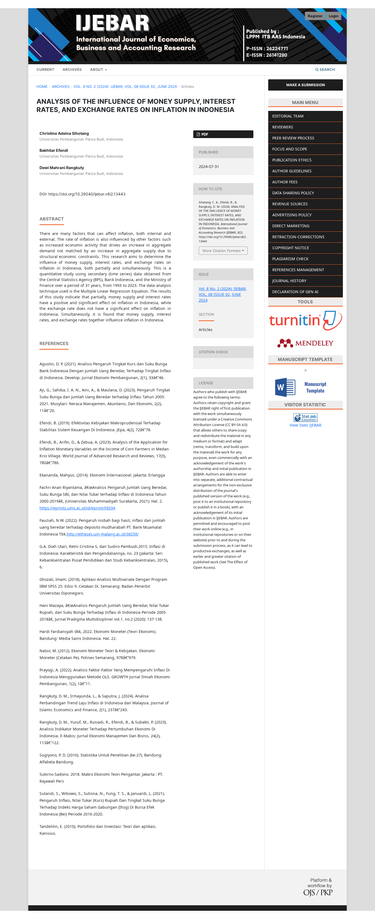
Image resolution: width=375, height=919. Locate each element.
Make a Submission (305, 85)
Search (327, 69)
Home (42, 86)
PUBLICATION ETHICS (292, 159)
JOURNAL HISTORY (289, 280)
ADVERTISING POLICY (292, 214)
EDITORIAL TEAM (288, 116)
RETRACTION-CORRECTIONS (298, 236)
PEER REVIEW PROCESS (293, 138)
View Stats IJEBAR (305, 425)
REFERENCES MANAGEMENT (298, 269)
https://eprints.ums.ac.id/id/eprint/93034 (77, 508)
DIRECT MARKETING (290, 225)
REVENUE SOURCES (290, 203)
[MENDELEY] (305, 342)
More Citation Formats (222, 250)
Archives (72, 69)
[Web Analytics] (305, 417)
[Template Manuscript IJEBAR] (305, 386)
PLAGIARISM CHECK (290, 258)
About (97, 69)
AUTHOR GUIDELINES (292, 170)
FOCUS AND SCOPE (289, 149)
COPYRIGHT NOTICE (290, 247)
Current (45, 69)
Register (315, 16)
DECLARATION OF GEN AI (295, 291)
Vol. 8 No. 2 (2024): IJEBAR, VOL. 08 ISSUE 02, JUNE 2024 (125, 86)
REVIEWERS (282, 127)
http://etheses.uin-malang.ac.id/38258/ (103, 534)
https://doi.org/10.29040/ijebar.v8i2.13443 (86, 194)
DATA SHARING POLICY (293, 192)
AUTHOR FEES (285, 181)
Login (333, 16)
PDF (204, 134)
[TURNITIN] (305, 320)
